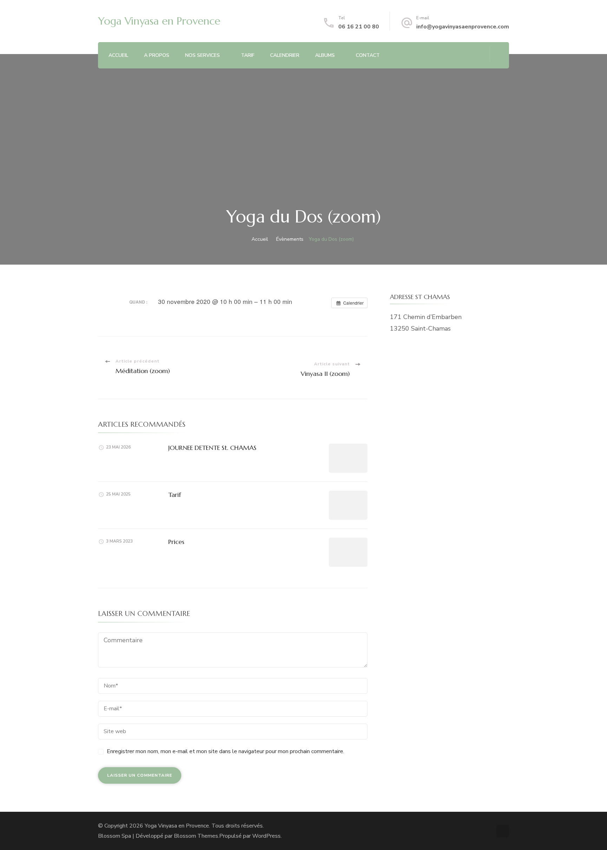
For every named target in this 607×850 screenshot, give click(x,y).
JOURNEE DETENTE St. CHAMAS (212, 448)
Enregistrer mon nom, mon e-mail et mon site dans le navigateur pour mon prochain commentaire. (225, 751)
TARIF (247, 55)
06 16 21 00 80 (358, 27)
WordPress (266, 836)
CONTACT (368, 55)
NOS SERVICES (202, 55)
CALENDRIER (284, 55)
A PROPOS (156, 55)
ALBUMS (325, 55)
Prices (176, 542)
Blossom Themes (196, 836)
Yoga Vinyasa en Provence (159, 20)
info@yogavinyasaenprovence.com (462, 27)
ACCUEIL (118, 55)
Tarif (174, 495)
